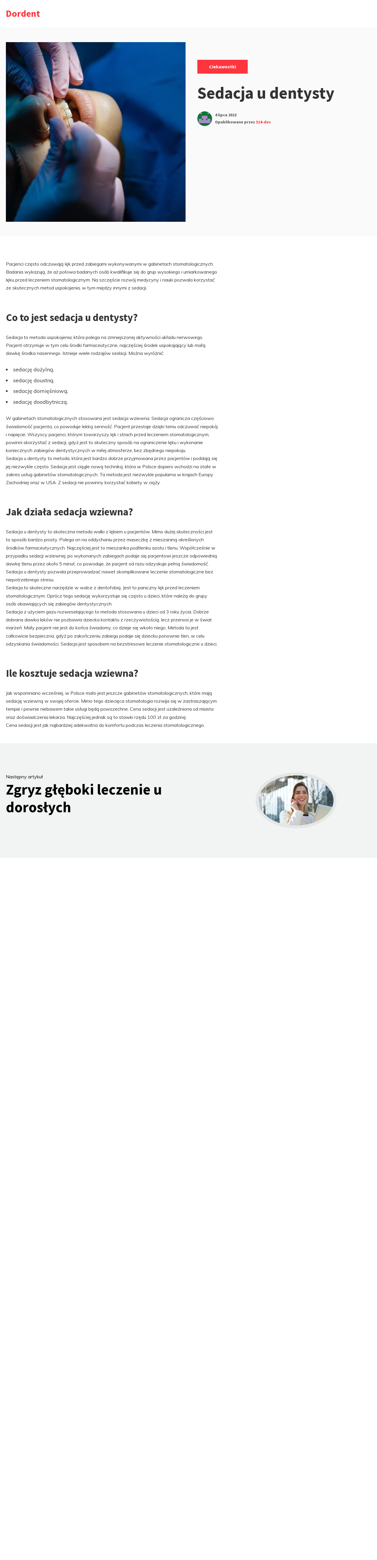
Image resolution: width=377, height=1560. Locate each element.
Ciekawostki (222, 67)
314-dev (263, 122)
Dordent (23, 13)
